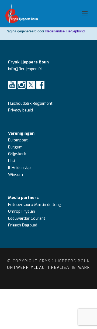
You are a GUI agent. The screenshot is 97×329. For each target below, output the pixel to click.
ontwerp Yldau (27, 267)
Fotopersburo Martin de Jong (34, 204)
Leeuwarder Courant (27, 218)
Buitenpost (18, 140)
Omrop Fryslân (22, 211)
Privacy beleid (20, 110)
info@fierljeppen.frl (25, 69)
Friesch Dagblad (23, 225)
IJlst (11, 161)
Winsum (15, 174)
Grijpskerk (17, 154)
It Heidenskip (19, 167)
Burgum (15, 147)
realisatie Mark (70, 267)
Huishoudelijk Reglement (31, 103)
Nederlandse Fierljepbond (65, 31)
